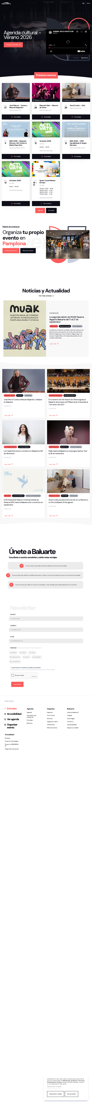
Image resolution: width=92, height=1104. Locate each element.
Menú (88, 3)
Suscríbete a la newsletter (11, 97)
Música (14, 653)
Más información (28, 251)
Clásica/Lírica (16, 657)
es (83, 4)
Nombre (12, 614)
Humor (27, 657)
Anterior (76, 58)
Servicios (5, 115)
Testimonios (7, 119)
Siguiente (84, 58)
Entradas (6, 99)
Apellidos (13, 625)
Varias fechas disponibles (15, 190)
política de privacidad (34, 667)
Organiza (50, 709)
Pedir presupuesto (11, 251)
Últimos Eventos (8, 122)
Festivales (38, 657)
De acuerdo (71, 1094)
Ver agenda (13, 719)
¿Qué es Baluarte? (8, 131)
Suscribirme (17, 684)
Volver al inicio (9, 701)
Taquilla (5, 133)
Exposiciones (16, 661)
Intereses (25, 648)
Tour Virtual (6, 112)
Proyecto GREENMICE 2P (12, 745)
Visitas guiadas (72, 725)
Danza (33, 653)
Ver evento (47, 203)
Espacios (5, 110)
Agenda (5, 94)
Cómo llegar (6, 135)
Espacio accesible (8, 140)
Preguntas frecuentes (10, 153)
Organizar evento (8, 117)
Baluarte (70, 709)
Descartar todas (55, 1094)
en (83, 9)
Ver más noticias (45, 296)
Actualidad (9, 734)
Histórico (5, 101)
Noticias (5, 149)
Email (12, 636)
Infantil (24, 653)
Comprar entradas (12, 45)
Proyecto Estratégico (9, 151)
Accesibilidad (14, 714)
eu (83, 7)
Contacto (6, 138)
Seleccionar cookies (54, 1087)
